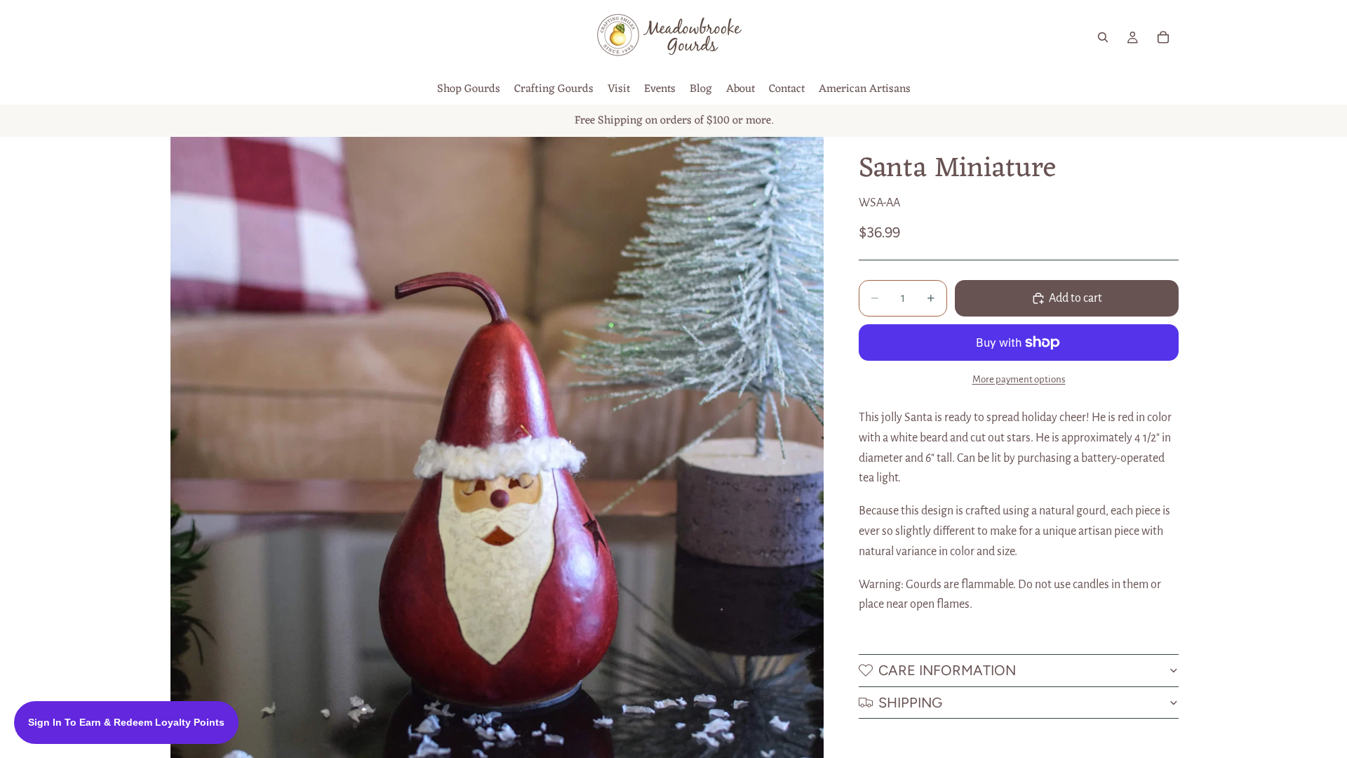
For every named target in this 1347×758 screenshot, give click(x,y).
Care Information (947, 670)
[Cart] (1163, 37)
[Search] (1102, 37)
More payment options (1019, 379)
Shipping (910, 702)
